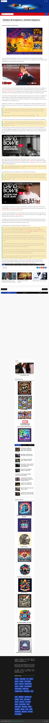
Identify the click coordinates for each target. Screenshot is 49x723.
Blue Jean (19, 160)
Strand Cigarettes (19, 214)
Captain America (18, 691)
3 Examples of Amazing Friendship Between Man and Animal (23, 474)
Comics (21, 681)
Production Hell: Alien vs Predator (39, 280)
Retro (28, 704)
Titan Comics (27, 699)
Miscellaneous (28, 696)
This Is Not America (13, 208)
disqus (9, 292)
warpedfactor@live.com (19, 672)
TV (27, 679)
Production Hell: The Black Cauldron (22, 281)
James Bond (17, 706)
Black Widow (26, 691)
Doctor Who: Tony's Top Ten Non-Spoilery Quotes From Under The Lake (27, 465)
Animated (17, 709)
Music (16, 704)
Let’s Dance (40, 162)
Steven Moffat (22, 704)
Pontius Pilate (28, 261)
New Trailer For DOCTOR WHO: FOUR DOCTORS (26, 460)
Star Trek (21, 683)
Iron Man (30, 711)
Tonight (30, 160)
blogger (40, 292)
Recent (24, 445)
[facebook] (45, 1)
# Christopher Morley (18, 264)
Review (16, 681)
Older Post (45, 289)
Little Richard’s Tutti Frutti (10, 91)
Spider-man (25, 688)
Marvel (16, 701)
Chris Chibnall (18, 688)
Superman (24, 711)
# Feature (31, 264)
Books (16, 683)
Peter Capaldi (27, 681)
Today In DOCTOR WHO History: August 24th (26, 470)
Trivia (21, 699)
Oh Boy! (35, 231)
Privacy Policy (20, 721)
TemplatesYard (14, 721)
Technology (17, 711)
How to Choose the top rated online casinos (27, 488)
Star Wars (22, 701)
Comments (31, 445)
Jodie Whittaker (28, 686)
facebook (24, 292)
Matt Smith (24, 706)
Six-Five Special (30, 231)
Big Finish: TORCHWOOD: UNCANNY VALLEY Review (27, 455)
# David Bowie (25, 264)
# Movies (42, 264)
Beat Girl (40, 229)
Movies (31, 679)
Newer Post (4, 289)
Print (16, 696)
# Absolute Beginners (9, 264)
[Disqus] (24, 310)
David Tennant (28, 683)
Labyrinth (21, 209)
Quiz (32, 691)
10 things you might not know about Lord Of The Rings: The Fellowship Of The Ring (23, 450)
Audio (31, 709)
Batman (21, 686)
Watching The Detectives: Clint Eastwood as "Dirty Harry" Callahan (9, 281)
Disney (16, 686)
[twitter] (47, 1)
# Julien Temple (37, 264)
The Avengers (18, 714)
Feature (17, 679)
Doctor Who (22, 679)
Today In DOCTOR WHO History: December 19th (26, 483)
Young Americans (33, 162)
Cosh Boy (21, 229)
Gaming (17, 699)
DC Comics (27, 701)
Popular (18, 445)
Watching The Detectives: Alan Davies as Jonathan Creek (24, 374)
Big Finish (21, 696)
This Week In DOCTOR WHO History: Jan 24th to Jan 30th (27, 493)
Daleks (29, 706)
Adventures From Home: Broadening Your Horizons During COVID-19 (27, 479)
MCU (27, 709)
